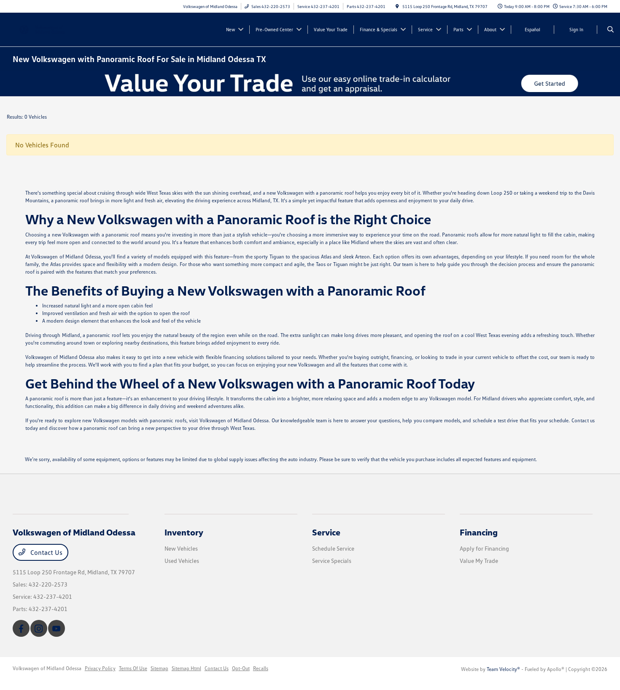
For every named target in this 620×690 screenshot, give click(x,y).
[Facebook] (21, 628)
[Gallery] (310, 83)
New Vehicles (181, 548)
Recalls (260, 668)
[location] (397, 6)
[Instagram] (38, 628)
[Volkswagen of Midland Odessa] (51, 28)
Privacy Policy (100, 668)
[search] (610, 29)
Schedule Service (333, 548)
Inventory (183, 532)
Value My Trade (479, 560)
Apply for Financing (484, 548)
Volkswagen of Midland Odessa (47, 668)
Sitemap (159, 668)
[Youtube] (56, 628)
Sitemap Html (186, 668)
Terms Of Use (133, 668)
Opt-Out (241, 668)
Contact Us (45, 552)
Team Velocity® (503, 669)
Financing (479, 532)
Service (326, 532)
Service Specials (331, 560)
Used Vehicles (181, 560)
